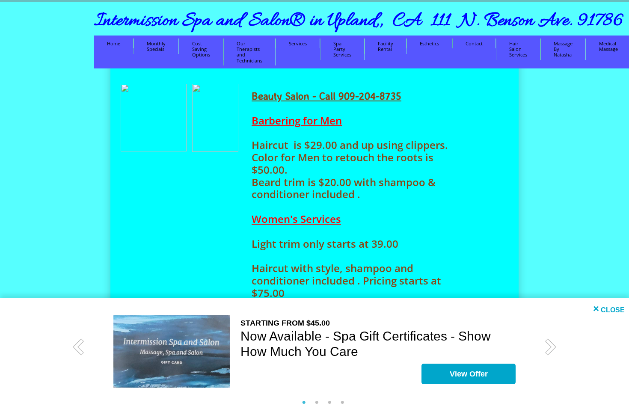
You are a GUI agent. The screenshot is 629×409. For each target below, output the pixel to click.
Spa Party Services (342, 49)
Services (298, 43)
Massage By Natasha (563, 49)
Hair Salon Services (518, 49)
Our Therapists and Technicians (249, 52)
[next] (550, 347)
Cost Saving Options (201, 49)
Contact (474, 43)
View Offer (469, 374)
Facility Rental (385, 46)
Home (113, 43)
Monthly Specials (156, 46)
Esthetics (429, 43)
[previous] (78, 347)
